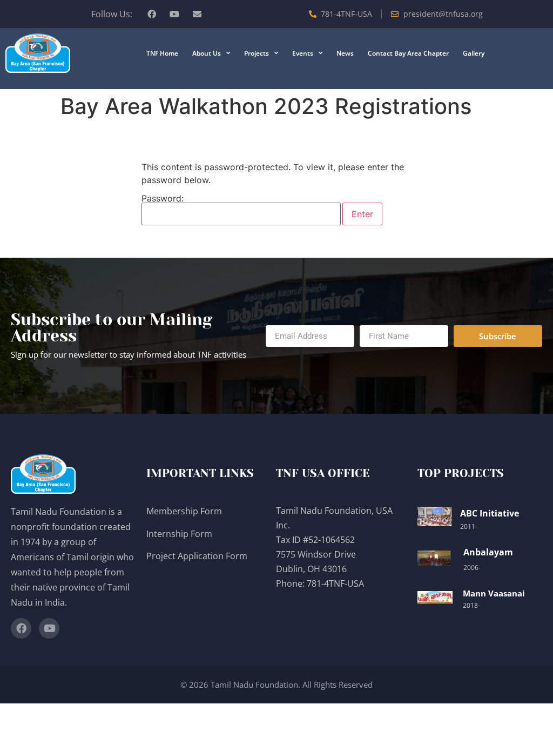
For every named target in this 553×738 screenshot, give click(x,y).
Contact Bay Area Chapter (408, 53)
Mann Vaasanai (494, 593)
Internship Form (179, 534)
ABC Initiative (489, 513)
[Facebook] (151, 14)
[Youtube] (174, 14)
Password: (162, 199)
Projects (256, 53)
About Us (206, 53)
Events (302, 53)
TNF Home (162, 53)
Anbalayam (488, 552)
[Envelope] (197, 14)
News (345, 53)
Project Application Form (196, 556)
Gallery (473, 53)
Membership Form (184, 511)
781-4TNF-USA (335, 583)
